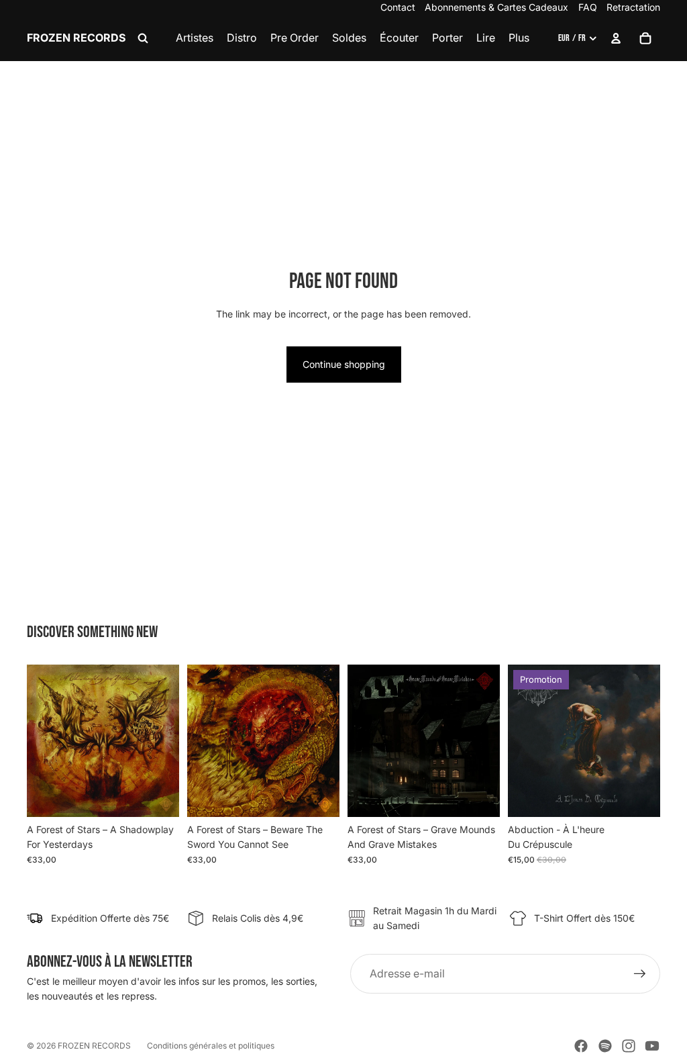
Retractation (633, 7)
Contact (397, 7)
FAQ (587, 7)
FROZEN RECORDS (94, 1046)
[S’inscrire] (640, 974)
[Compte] (616, 38)
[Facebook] (581, 1046)
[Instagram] (629, 1046)
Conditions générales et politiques (210, 1046)
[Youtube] (652, 1046)
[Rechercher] (143, 38)
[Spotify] (605, 1046)
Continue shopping (344, 364)
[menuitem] (519, 38)
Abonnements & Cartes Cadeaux (496, 7)
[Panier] (645, 38)
